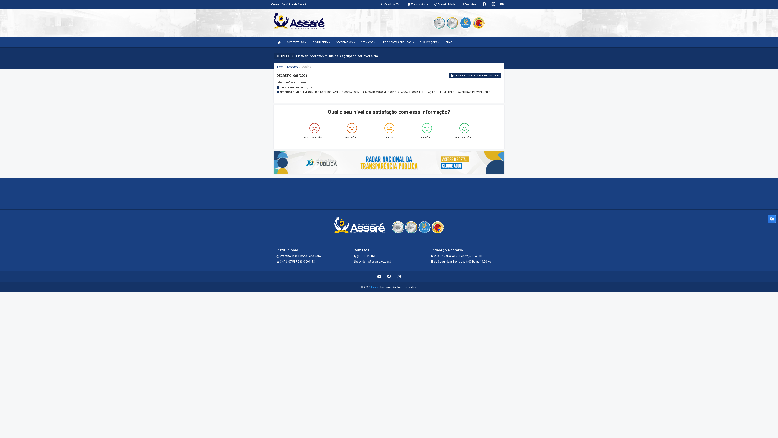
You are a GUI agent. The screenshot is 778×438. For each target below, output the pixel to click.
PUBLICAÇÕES (429, 42)
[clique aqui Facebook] (389, 276)
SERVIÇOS (367, 42)
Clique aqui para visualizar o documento (476, 75)
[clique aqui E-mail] (379, 276)
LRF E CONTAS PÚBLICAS (397, 42)
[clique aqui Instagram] (398, 276)
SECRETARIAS (344, 42)
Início (280, 66)
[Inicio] (279, 42)
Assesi (375, 287)
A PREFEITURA (296, 42)
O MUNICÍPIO (320, 42)
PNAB (449, 42)
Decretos (292, 66)
